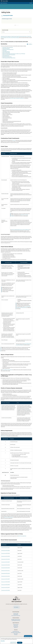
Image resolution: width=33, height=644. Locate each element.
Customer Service (15, 624)
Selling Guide (5, 12)
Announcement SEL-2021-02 (5, 576)
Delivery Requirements (6, 55)
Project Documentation (6, 48)
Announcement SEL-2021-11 (5, 570)
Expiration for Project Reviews (7, 56)
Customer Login (15, 613)
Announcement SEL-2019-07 (5, 587)
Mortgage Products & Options (15, 619)
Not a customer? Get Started (16, 615)
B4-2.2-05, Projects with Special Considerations (17, 98)
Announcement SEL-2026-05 (5, 550)
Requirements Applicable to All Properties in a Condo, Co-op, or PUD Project (14, 53)
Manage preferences (13, 642)
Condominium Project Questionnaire (8, 49)
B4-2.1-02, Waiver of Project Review (7, 369)
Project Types (5, 50)
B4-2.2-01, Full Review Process (8, 517)
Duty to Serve (16, 633)
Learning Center (15, 626)
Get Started (16, 607)
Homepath (15, 634)
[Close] (32, 638)
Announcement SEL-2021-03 (5, 573)
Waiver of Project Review (6, 52)
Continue (19, 642)
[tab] (16, 25)
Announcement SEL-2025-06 (5, 553)
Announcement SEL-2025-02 (5, 559)
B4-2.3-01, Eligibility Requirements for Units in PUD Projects (20, 229)
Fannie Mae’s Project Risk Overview (8, 47)
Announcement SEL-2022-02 (5, 567)
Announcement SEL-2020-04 (5, 581)
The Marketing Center (16, 631)
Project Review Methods (6, 51)
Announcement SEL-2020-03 (5, 584)
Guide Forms (16, 627)
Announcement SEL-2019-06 (5, 590)
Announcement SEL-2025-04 (5, 556)
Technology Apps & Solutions (15, 620)
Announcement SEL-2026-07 (5, 547)
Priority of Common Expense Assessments (9, 54)
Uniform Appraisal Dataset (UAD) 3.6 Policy (9, 57)
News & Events (16, 625)
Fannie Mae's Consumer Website (15, 632)
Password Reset (15, 614)
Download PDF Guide (8, 15)
